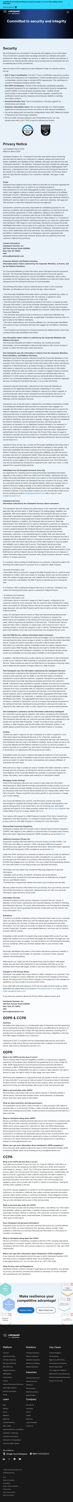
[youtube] (20, 1459)
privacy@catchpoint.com (35, 493)
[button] (69, 4)
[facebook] (14, 1459)
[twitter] (9, 1459)
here (15, 440)
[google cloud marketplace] (15, 1453)
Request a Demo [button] (26, 1310)
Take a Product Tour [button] (46, 1310)
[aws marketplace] (39, 1454)
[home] (11, 12)
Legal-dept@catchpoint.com (14, 991)
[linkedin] (4, 1459)
